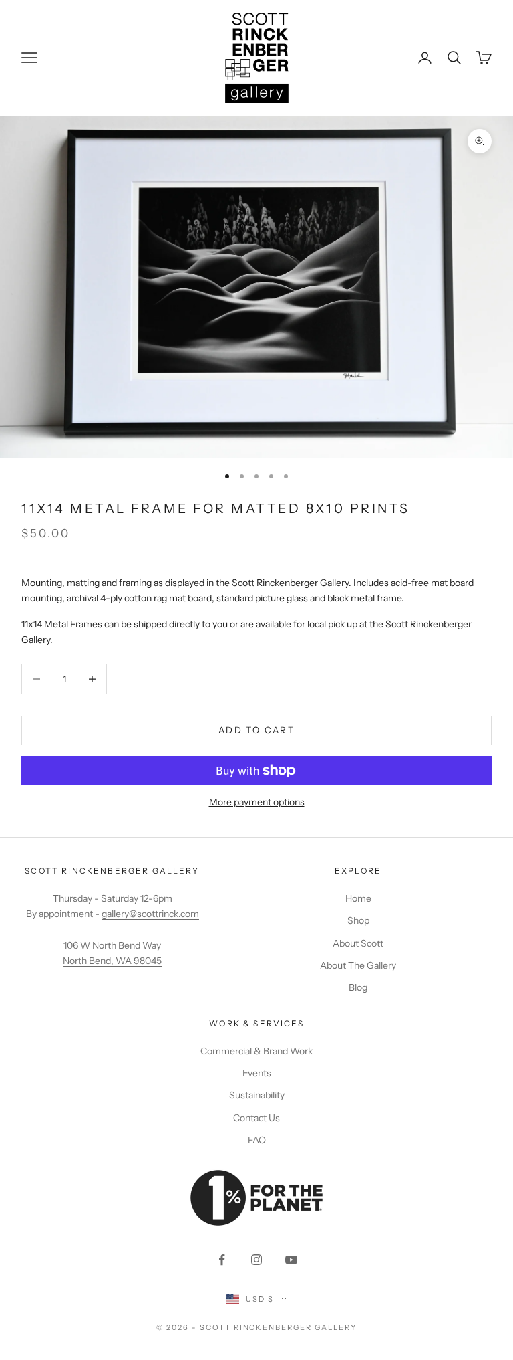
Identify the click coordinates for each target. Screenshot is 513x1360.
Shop (358, 920)
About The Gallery (358, 965)
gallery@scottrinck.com (150, 914)
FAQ (257, 1140)
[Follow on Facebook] (221, 1259)
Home (358, 898)
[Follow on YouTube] (291, 1259)
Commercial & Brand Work (256, 1051)
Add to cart (256, 729)
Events (256, 1073)
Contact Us (256, 1118)
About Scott (358, 943)
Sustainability (257, 1095)
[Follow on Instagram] (256, 1259)
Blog (358, 987)
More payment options (257, 802)
